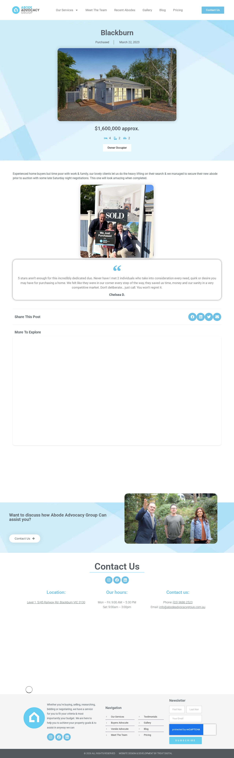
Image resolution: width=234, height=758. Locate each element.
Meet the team (96, 10)
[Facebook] (117, 580)
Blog (162, 10)
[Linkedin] (125, 580)
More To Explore (28, 332)
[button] (117, 148)
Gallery (147, 10)
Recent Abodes (124, 10)
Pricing (178, 10)
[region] (117, 648)
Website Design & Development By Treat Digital (145, 753)
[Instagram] (108, 580)
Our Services (64, 10)
